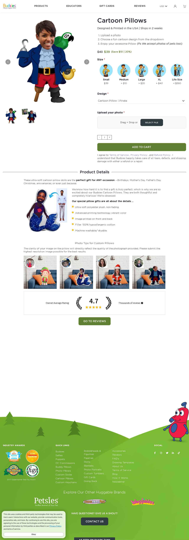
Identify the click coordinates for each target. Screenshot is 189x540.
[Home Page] (9, 6)
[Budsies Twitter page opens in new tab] (167, 453)
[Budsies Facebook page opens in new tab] (155, 453)
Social (158, 445)
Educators (74, 6)
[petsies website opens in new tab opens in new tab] (46, 501)
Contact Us (95, 521)
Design (102, 93)
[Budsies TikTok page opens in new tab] (179, 453)
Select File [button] (151, 122)
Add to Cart (141, 147)
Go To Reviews (94, 321)
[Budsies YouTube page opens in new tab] (185, 453)
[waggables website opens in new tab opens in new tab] (143, 501)
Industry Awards (14, 445)
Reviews (139, 6)
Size (100, 59)
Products (41, 6)
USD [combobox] (162, 6)
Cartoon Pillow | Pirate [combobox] (112, 100)
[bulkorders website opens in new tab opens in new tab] (94, 501)
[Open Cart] (184, 6)
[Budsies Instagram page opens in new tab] (161, 453)
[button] (142, 303)
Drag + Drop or (139, 122)
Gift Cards (106, 6)
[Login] (175, 6)
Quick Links (62, 445)
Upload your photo (110, 112)
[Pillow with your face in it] (40, 272)
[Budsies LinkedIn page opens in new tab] (173, 453)
